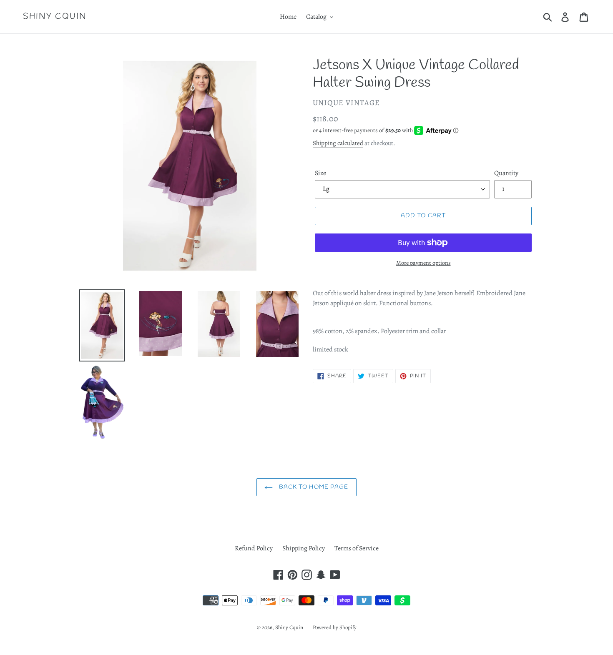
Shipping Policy (303, 548)
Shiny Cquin (55, 17)
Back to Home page (312, 487)
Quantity (506, 173)
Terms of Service (356, 548)
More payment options (423, 263)
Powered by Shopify (335, 627)
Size (320, 173)
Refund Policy (254, 548)
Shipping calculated (338, 143)
